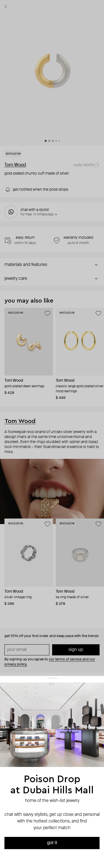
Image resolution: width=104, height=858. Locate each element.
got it (52, 843)
